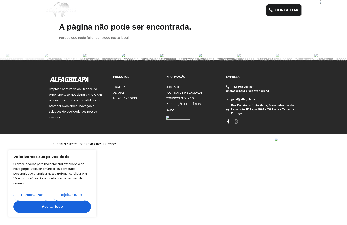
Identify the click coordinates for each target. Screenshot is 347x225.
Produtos (181, 10)
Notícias (208, 10)
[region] (52, 183)
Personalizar (32, 195)
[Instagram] (236, 121)
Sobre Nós (126, 10)
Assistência (154, 10)
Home (104, 10)
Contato (235, 10)
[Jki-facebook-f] (228, 121)
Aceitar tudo (52, 207)
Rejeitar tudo (71, 195)
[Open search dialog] (256, 10)
